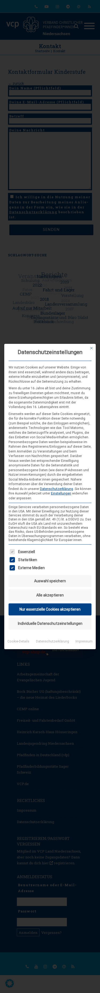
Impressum (84, 641)
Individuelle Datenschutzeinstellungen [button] (50, 623)
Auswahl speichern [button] (50, 581)
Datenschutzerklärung (56, 489)
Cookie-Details (18, 641)
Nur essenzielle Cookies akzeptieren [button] (50, 609)
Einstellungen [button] (61, 493)
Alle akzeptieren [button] (50, 595)
